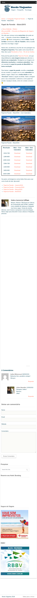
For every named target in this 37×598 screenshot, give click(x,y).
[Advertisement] (16, 291)
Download (17, 153)
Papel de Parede (20, 19)
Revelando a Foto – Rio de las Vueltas (22, 52)
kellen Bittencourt (16, 374)
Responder (31, 381)
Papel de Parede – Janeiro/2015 (13, 185)
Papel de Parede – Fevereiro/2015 (14, 187)
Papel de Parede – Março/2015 (13, 189)
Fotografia (10, 19)
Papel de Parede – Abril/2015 (12, 191)
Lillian (26, 200)
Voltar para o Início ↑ (29, 596)
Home (3, 19)
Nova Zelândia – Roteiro (10, 29)
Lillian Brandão (21, 387)
